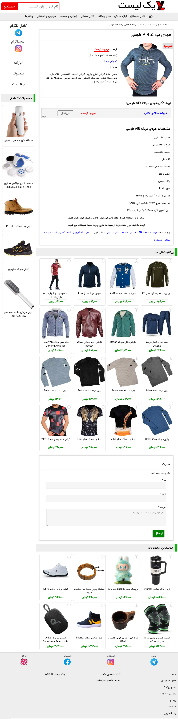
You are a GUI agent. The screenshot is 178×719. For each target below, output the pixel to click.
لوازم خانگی (120, 16)
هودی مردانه (151, 232)
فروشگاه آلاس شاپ (155, 113)
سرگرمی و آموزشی (46, 16)
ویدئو (173, 700)
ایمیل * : (162, 493)
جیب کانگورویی (81, 232)
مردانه (125, 232)
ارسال (159, 533)
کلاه (69, 232)
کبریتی (109, 232)
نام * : (163, 480)
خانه (174, 674)
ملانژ (117, 232)
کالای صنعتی (87, 16)
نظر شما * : (161, 507)
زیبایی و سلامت (68, 16)
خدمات (172, 707)
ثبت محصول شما (111, 674)
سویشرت (157, 240)
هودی (133, 232)
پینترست (18, 84)
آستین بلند (59, 232)
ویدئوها (29, 16)
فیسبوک (18, 73)
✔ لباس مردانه (110, 61)
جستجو (9, 6)
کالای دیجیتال (137, 16)
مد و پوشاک (104, 16)
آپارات (18, 62)
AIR (140, 232)
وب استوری (170, 713)
